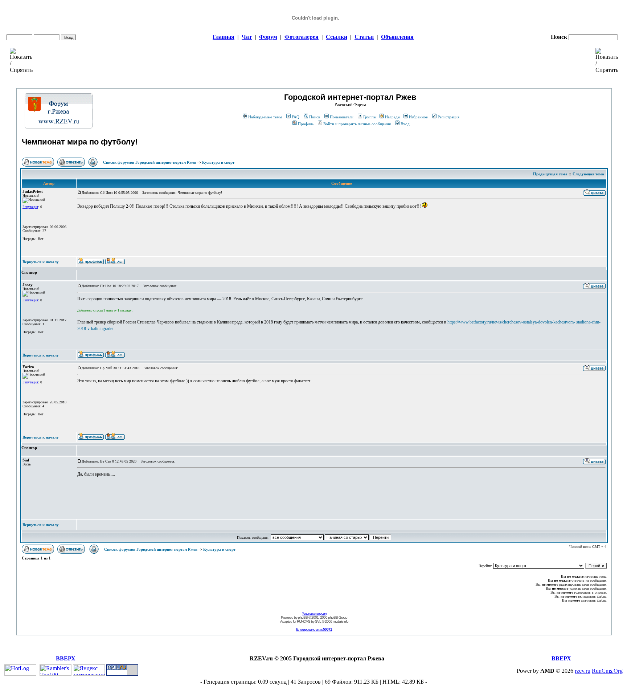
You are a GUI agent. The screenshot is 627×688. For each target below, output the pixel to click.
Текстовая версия (314, 613)
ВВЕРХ (65, 658)
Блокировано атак (314, 629)
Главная (223, 37)
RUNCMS (303, 621)
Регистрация (448, 117)
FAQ (295, 117)
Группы (369, 117)
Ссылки (336, 37)
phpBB (303, 617)
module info (340, 621)
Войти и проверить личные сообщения (357, 124)
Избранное (418, 117)
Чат (247, 37)
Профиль (306, 124)
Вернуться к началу (40, 262)
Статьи (364, 37)
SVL (318, 621)
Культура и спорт (218, 162)
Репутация (30, 207)
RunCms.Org (607, 671)
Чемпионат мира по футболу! (80, 141)
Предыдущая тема (550, 174)
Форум (268, 37)
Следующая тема (588, 174)
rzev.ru (582, 671)
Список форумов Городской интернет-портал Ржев (149, 162)
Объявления (397, 37)
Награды (392, 117)
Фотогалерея (301, 37)
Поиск (314, 117)
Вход (405, 124)
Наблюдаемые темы (265, 117)
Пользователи (341, 117)
